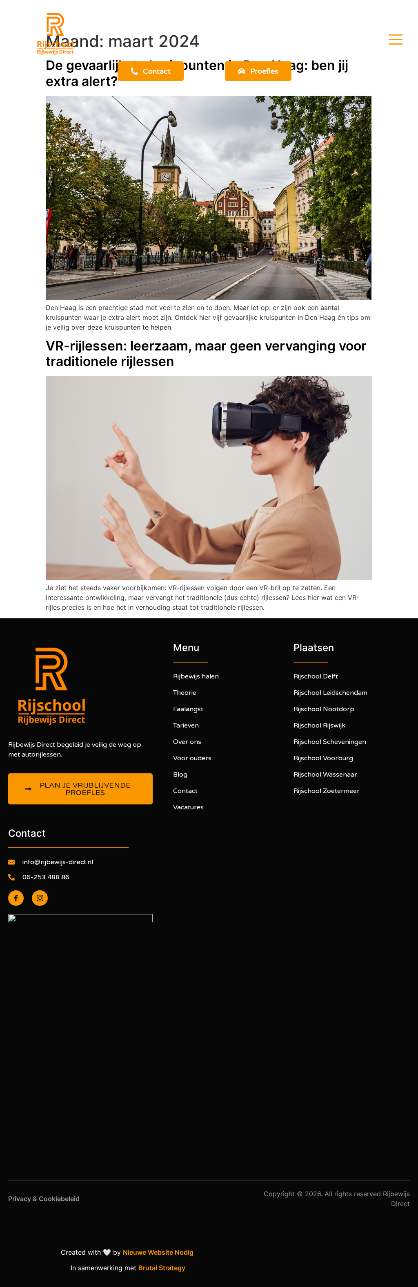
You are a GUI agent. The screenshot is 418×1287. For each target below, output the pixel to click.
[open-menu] (396, 40)
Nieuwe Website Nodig (160, 1252)
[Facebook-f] (16, 898)
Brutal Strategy (162, 1268)
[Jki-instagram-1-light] (39, 898)
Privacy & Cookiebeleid (44, 1199)
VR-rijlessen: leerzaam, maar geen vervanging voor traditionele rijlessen (206, 353)
